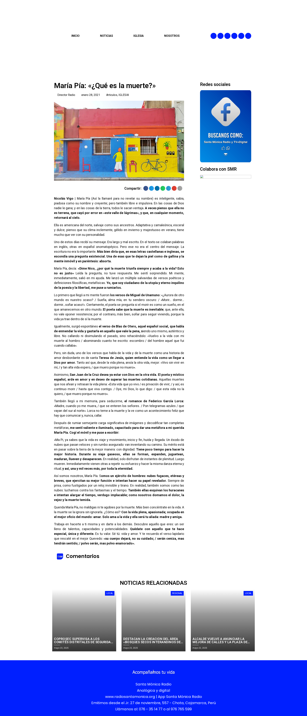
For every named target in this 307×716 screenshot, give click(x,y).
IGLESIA (138, 35)
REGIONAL (177, 593)
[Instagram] (227, 36)
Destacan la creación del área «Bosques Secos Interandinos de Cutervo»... (152, 642)
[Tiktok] (248, 36)
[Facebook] (214, 36)
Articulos (111, 95)
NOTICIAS (106, 35)
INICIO (75, 35)
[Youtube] (241, 36)
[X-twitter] (234, 36)
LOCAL (109, 593)
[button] (145, 188)
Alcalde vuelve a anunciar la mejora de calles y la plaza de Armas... (220, 642)
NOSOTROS (172, 35)
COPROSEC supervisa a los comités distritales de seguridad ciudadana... (83, 642)
